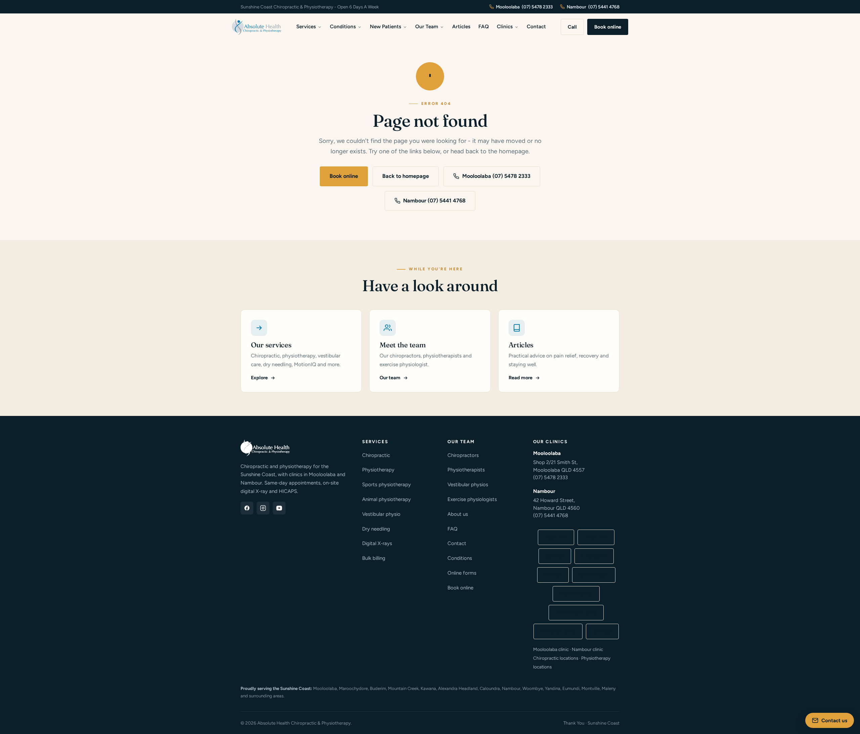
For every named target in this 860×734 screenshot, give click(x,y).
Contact (536, 27)
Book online (607, 27)
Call (572, 27)
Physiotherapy (378, 470)
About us (457, 514)
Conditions (343, 27)
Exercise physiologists (472, 499)
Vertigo (553, 575)
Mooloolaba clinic (576, 613)
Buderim (378, 688)
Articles (461, 27)
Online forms (461, 573)
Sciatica (555, 556)
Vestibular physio (381, 514)
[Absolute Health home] (256, 26)
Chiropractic (376, 455)
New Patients (385, 27)
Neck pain (596, 537)
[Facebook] (247, 508)
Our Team (426, 27)
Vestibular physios (467, 484)
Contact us (834, 721)
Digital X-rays (377, 543)
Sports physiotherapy (386, 484)
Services (306, 27)
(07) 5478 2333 (550, 477)
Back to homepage (405, 176)
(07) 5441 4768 (550, 515)
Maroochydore (353, 688)
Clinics (505, 27)
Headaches (594, 556)
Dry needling (376, 529)
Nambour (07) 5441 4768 (434, 200)
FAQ (483, 27)
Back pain (556, 537)
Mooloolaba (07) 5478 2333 (496, 176)
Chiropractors (463, 455)
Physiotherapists (466, 470)
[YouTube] (279, 508)
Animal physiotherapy (386, 499)
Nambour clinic (558, 631)
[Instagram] (263, 508)
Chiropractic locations (555, 658)
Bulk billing (373, 558)
